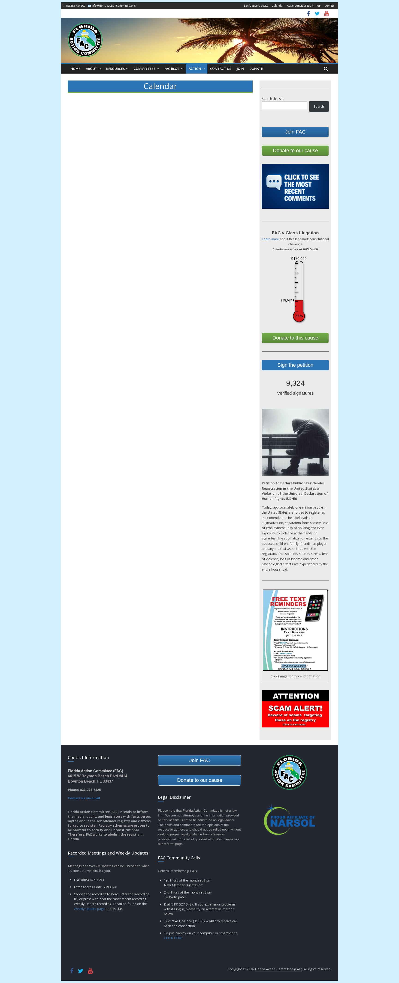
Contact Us (220, 68)
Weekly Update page (89, 908)
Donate (330, 6)
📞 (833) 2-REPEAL (73, 6)
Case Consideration (300, 6)
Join (319, 6)
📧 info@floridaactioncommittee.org (112, 6)
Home (75, 68)
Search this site (273, 98)
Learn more (270, 239)
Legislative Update (256, 6)
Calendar (278, 6)
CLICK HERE (173, 938)
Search (319, 106)
